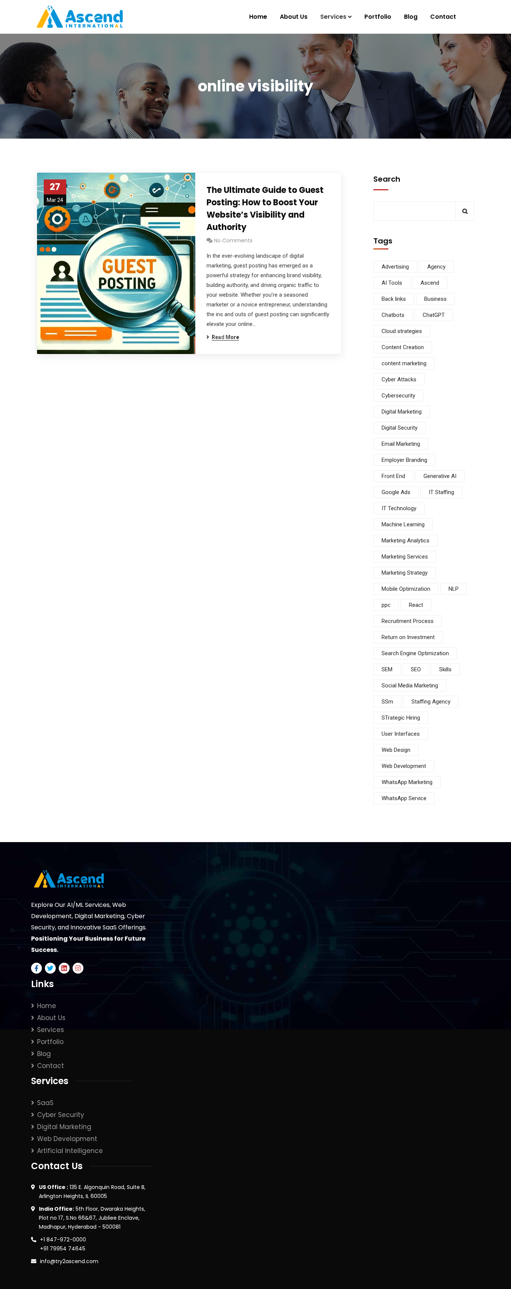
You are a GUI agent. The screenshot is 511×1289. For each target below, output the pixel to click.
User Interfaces (401, 733)
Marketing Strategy (405, 572)
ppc (386, 605)
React (416, 605)
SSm (387, 701)
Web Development (404, 766)
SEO (416, 669)
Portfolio (50, 1041)
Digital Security (399, 427)
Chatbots (393, 315)
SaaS (45, 1102)
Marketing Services (405, 556)
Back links (394, 299)
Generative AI (439, 476)
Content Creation (403, 347)
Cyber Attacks (399, 379)
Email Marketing (401, 444)
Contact (50, 1065)
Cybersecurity (398, 395)
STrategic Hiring (401, 717)
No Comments (233, 240)
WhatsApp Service (404, 798)
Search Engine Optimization (415, 653)
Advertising (395, 266)
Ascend (429, 282)
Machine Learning (403, 524)
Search (386, 179)
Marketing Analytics (405, 540)
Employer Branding (404, 460)
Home (46, 1005)
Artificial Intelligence (70, 1150)
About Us (51, 1017)
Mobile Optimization (406, 589)
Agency (436, 266)
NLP (454, 589)
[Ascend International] (80, 17)
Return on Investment (408, 637)
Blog (44, 1053)
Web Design (396, 750)
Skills (445, 669)
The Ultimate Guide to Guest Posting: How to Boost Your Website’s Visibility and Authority (265, 208)
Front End (393, 476)
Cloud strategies (402, 331)
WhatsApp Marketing (407, 782)
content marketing (404, 363)
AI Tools (392, 282)
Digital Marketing (402, 411)
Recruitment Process (408, 621)
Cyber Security (60, 1114)
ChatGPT (434, 315)
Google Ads (396, 492)
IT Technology (399, 508)
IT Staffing (441, 492)
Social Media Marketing (410, 685)
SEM (387, 669)
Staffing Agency (430, 701)
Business (435, 299)
